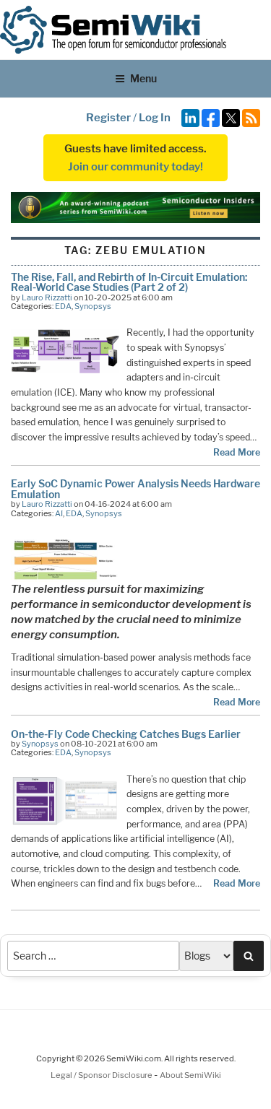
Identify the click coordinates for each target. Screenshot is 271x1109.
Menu (143, 78)
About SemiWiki (190, 1075)
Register (108, 117)
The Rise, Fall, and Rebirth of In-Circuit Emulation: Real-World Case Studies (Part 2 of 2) (129, 282)
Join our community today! (135, 166)
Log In (155, 117)
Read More (236, 452)
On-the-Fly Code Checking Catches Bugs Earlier (126, 734)
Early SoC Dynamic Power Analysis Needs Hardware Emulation (135, 488)
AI (59, 513)
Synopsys (92, 306)
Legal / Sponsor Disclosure (102, 1075)
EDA (63, 306)
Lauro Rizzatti (47, 297)
